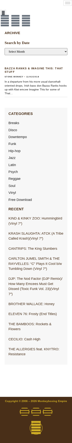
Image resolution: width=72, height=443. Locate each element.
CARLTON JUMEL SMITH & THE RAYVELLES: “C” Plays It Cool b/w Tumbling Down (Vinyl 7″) (35, 264)
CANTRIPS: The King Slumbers (32, 249)
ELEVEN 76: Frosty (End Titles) (32, 314)
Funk (12, 144)
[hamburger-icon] (67, 3)
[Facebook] (5, 20)
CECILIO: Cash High (24, 339)
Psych (13, 172)
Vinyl (12, 193)
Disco (12, 130)
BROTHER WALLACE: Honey (31, 304)
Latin (12, 165)
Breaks (13, 123)
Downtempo (17, 137)
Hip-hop (14, 151)
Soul (11, 186)
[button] (3, 13)
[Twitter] (15, 20)
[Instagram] (26, 20)
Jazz (12, 158)
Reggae (14, 179)
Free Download (20, 200)
